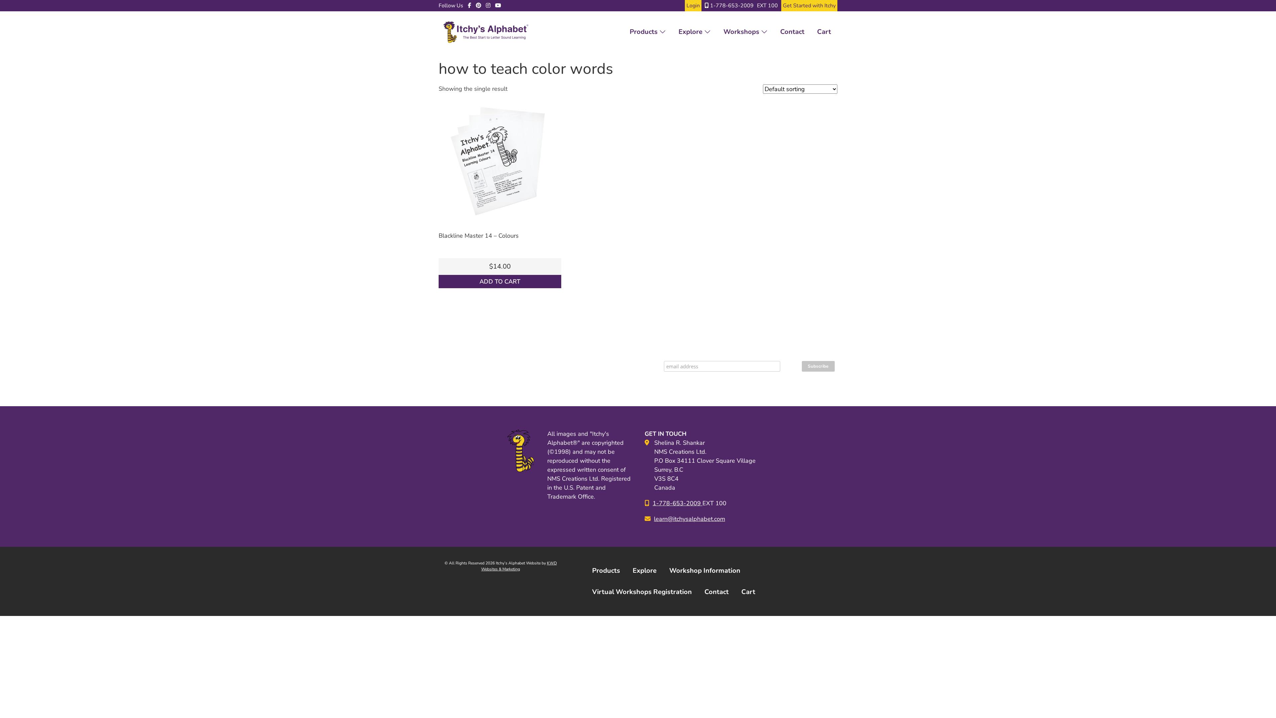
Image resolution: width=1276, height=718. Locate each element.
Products (644, 31)
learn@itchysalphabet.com (689, 519)
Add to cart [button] (499, 282)
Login (693, 5)
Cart (824, 31)
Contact (792, 31)
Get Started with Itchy (809, 5)
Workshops (742, 31)
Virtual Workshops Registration (642, 591)
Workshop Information (704, 570)
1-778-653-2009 (731, 5)
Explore (691, 31)
